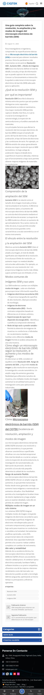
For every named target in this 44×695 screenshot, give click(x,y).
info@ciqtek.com (11, 669)
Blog (23, 684)
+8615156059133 (12, 662)
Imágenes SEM (11, 598)
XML (18, 684)
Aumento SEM (11, 595)
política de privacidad (10, 687)
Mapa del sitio (10, 684)
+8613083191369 (12, 666)
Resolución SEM (12, 591)
